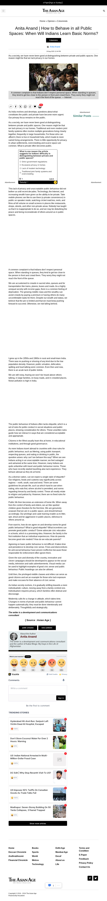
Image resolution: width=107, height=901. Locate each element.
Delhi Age (60, 848)
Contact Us (84, 867)
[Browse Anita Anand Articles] (14, 636)
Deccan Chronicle (17, 852)
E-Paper (83, 855)
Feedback (84, 859)
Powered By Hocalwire (16, 896)
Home (11, 848)
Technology (38, 864)
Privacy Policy (86, 863)
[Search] (104, 11)
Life (57, 864)
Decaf (58, 856)
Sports (35, 852)
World (35, 856)
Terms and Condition (84, 849)
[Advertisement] (37, 242)
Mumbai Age (61, 852)
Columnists (53, 40)
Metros (35, 860)
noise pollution (47, 628)
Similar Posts (82, 116)
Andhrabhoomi (15, 856)
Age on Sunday (56, 3)
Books (35, 848)
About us (60, 860)
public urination (28, 628)
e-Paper (46, 3)
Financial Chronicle (18, 860)
